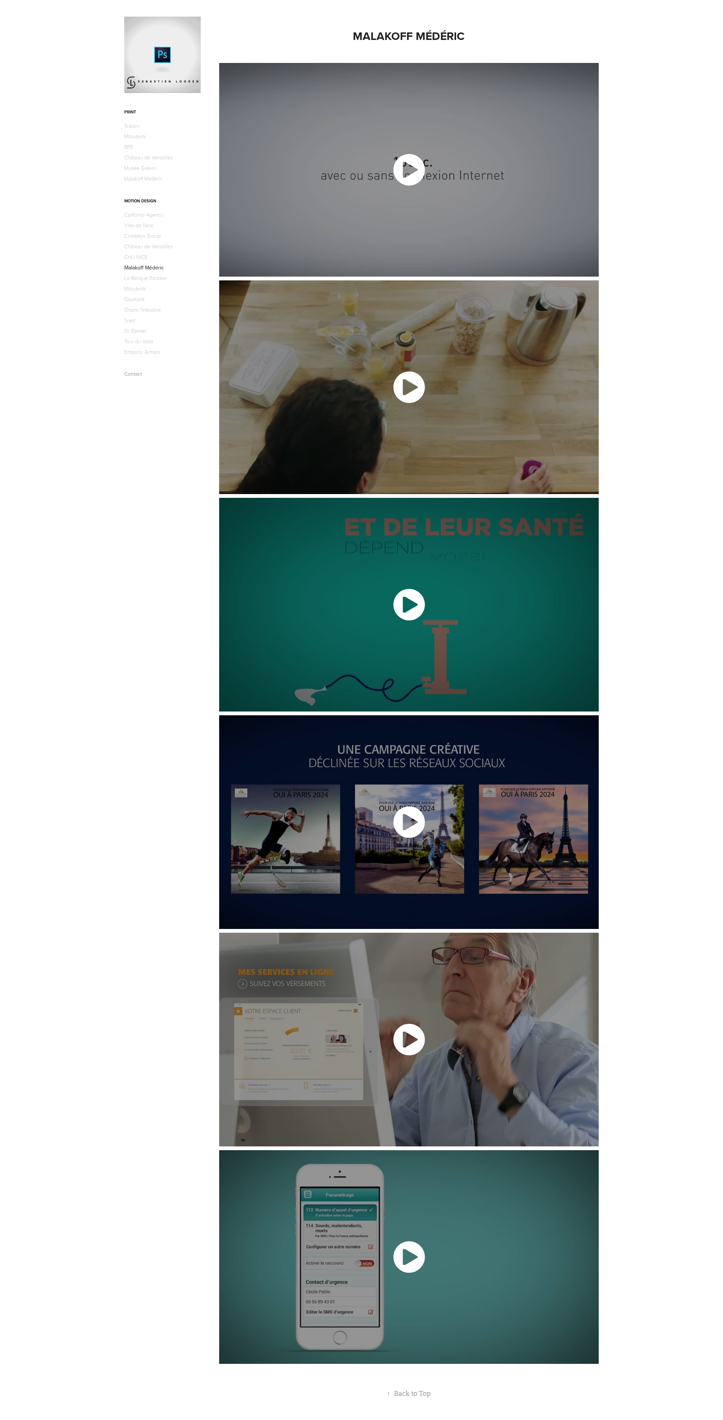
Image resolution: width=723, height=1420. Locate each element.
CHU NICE (136, 256)
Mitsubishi (135, 136)
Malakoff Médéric (144, 267)
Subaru (132, 125)
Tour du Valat (138, 341)
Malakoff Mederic (143, 178)
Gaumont (134, 299)
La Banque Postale (145, 278)
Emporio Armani (142, 351)
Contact (133, 374)
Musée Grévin (140, 167)
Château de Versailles (148, 157)
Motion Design (140, 201)
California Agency (143, 214)
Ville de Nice (139, 225)
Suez (130, 320)
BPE (128, 146)
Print (130, 112)
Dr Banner (135, 330)
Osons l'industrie (142, 309)
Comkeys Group (142, 235)
